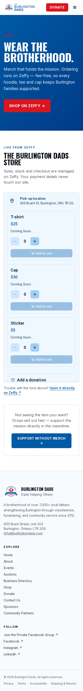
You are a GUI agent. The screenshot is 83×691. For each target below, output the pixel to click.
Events (9, 568)
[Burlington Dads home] (19, 7)
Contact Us (12, 600)
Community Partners (19, 613)
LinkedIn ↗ (12, 654)
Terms (21, 683)
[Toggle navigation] (74, 7)
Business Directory (18, 581)
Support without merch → (41, 440)
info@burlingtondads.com (23, 533)
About (8, 561)
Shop (8, 587)
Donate (57, 7)
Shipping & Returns (63, 683)
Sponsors (11, 607)
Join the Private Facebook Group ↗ (31, 635)
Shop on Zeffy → (27, 105)
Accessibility (38, 683)
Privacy (9, 683)
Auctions (10, 574)
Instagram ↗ (13, 648)
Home (8, 555)
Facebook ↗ (13, 641)
